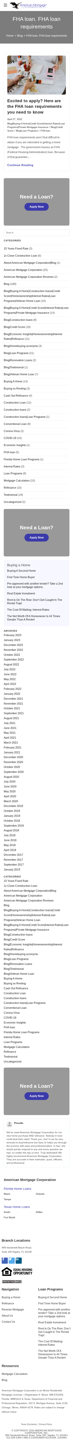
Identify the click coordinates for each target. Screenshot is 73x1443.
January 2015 (12, 869)
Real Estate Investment (21, 593)
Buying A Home (13, 381)
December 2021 (13, 698)
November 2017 (13, 859)
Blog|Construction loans (18, 319)
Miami (7, 1194)
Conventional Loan (15, 424)
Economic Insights (15, 445)
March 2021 (11, 742)
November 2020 (13, 762)
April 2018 (10, 850)
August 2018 (11, 830)
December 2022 (13, 645)
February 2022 (12, 688)
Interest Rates (12, 466)
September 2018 (14, 825)
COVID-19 (10, 438)
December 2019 (13, 806)
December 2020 (13, 757)
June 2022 (10, 674)
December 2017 (13, 854)
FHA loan (45, 130)
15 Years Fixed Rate (16, 248)
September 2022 (14, 659)
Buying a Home (11, 1297)
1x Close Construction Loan (20, 255)
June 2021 (10, 728)
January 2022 (12, 693)
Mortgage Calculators (17, 480)
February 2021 (12, 747)
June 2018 (10, 840)
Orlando (40, 1194)
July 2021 (9, 723)
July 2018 (9, 835)
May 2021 (10, 732)
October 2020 (12, 767)
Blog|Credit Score (14, 327)
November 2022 (13, 649)
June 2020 (10, 786)
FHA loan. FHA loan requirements (46, 35)
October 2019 (12, 810)
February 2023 (12, 635)
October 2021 (12, 708)
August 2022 (11, 664)
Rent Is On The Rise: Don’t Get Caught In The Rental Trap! (34, 601)
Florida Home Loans (17, 1188)
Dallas (39, 1212)
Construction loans (15, 409)
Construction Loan (15, 402)
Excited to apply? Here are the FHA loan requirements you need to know (34, 106)
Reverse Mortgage (13, 1309)
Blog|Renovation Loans (18, 360)
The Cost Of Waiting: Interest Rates (28, 609)
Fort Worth (9, 1217)
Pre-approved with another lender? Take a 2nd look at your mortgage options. (35, 585)
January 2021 (12, 752)
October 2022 (12, 654)
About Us (7, 1315)
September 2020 (14, 771)
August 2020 (11, 776)
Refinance (10, 487)
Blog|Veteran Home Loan (19, 374)
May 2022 (10, 679)
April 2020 (10, 796)
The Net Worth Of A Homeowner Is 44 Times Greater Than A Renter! (33, 618)
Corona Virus (12, 431)
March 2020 (11, 801)
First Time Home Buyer (21, 577)
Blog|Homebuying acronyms (21, 346)
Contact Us (8, 1321)
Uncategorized (12, 501)
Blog (6, 284)
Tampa (7, 1199)
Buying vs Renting (15, 388)
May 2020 (10, 791)
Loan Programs (13, 473)
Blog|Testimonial (14, 367)
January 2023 (12, 640)
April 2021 (10, 737)
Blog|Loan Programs (27, 130)
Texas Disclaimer (29, 1424)
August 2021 (11, 718)
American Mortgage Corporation (23, 269)
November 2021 (13, 703)
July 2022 (9, 669)
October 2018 (12, 820)
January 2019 (12, 815)
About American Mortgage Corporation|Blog (30, 262)
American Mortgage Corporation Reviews (28, 276)
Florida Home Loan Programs (21, 459)
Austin (7, 1212)
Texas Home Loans (17, 1207)
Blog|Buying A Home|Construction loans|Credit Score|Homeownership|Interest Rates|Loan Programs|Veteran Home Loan (32, 296)
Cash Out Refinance (16, 395)
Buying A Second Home (21, 570)
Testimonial (10, 494)
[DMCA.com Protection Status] (12, 1281)
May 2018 (10, 845)
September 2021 (14, 713)
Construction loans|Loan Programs (24, 416)
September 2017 (14, 864)
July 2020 (9, 781)
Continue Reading (20, 165)
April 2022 (10, 684)
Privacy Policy (45, 1424)
